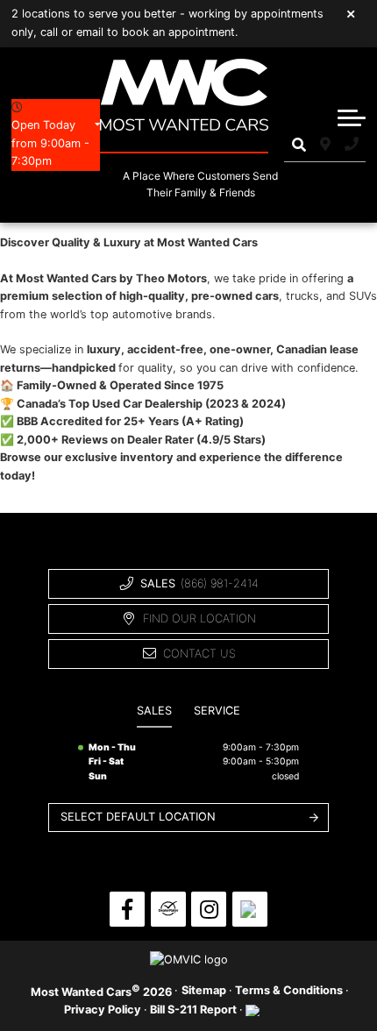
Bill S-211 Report (193, 1009)
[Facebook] (127, 909)
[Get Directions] (325, 144)
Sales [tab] (154, 710)
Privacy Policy (102, 1009)
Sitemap (203, 990)
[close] (351, 13)
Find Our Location (199, 618)
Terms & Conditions (289, 990)
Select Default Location (138, 816)
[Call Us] (352, 144)
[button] (352, 117)
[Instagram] (208, 909)
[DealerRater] (168, 909)
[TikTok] (249, 909)
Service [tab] (217, 710)
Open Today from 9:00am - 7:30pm (50, 142)
